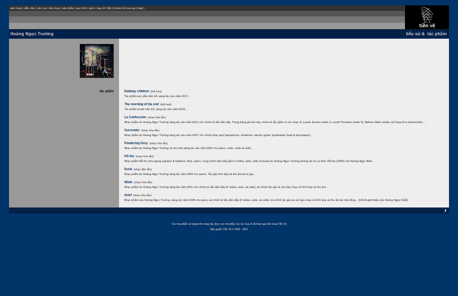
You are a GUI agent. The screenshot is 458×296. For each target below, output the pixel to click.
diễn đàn (29, 8)
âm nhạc (55, 8)
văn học (42, 8)
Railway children (136, 91)
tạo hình (81, 8)
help (140, 8)
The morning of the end (141, 104)
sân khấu (68, 8)
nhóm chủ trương (124, 8)
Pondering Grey (136, 143)
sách (92, 8)
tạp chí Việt (104, 8)
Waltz (128, 182)
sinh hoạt (16, 8)
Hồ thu (129, 156)
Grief (128, 195)
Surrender (132, 130)
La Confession (135, 117)
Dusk (128, 169)
